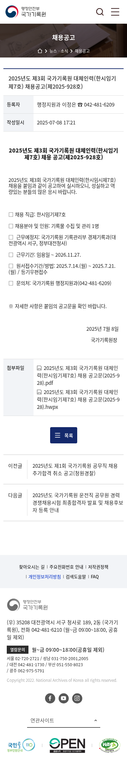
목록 (68, 435)
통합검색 (100, 12)
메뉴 (115, 12)
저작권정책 (98, 566)
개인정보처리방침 (44, 576)
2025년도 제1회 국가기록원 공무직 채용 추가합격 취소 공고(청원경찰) (75, 469)
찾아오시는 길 (32, 566)
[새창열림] (21, 741)
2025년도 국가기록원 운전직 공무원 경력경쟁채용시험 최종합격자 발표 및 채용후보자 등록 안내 (78, 502)
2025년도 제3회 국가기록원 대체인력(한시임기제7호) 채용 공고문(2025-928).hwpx (78, 399)
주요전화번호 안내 (66, 566)
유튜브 (64, 698)
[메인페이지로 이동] (25, 12)
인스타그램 (77, 698)
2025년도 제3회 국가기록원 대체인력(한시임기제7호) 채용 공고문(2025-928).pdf (78, 375)
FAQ (95, 576)
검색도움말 (76, 576)
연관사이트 (42, 720)
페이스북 (50, 698)
